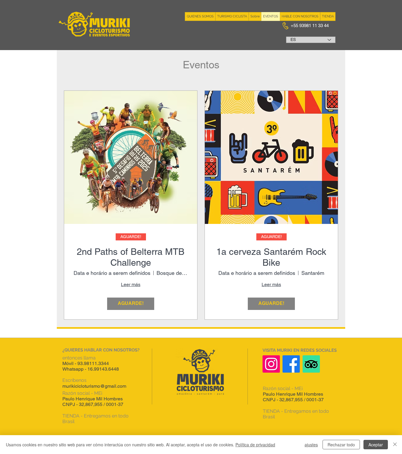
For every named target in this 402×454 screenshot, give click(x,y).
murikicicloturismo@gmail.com (94, 386)
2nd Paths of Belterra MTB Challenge (131, 257)
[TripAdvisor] (311, 364)
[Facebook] (291, 364)
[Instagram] (271, 364)
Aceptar (375, 445)
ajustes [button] (311, 445)
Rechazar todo (341, 445)
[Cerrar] (394, 444)
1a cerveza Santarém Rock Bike (271, 257)
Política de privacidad (255, 445)
